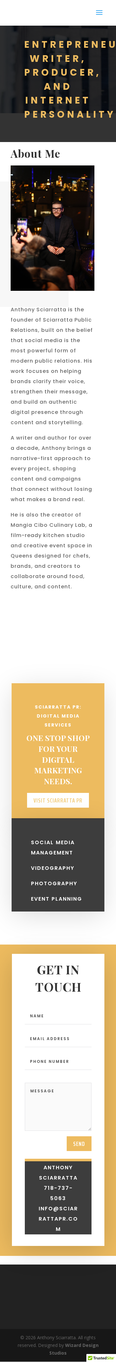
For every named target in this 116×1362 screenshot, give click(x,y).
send (79, 1144)
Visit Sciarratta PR (58, 800)
